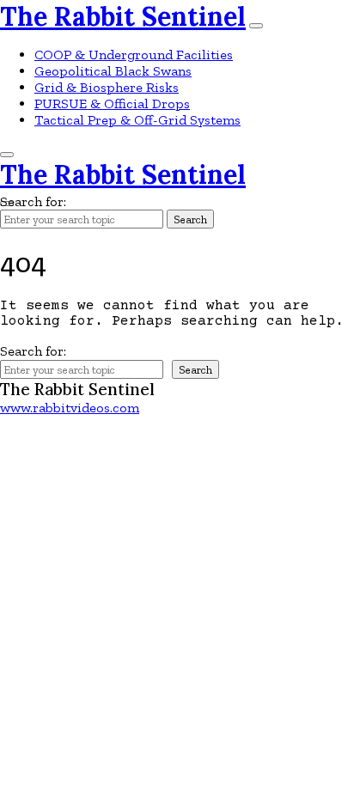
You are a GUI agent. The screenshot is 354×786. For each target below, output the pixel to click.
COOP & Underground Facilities (133, 54)
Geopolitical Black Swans (113, 71)
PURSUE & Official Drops (112, 103)
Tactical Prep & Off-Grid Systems (137, 120)
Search (190, 219)
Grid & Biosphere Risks (106, 87)
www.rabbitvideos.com (69, 407)
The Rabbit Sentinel (123, 16)
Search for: (33, 201)
